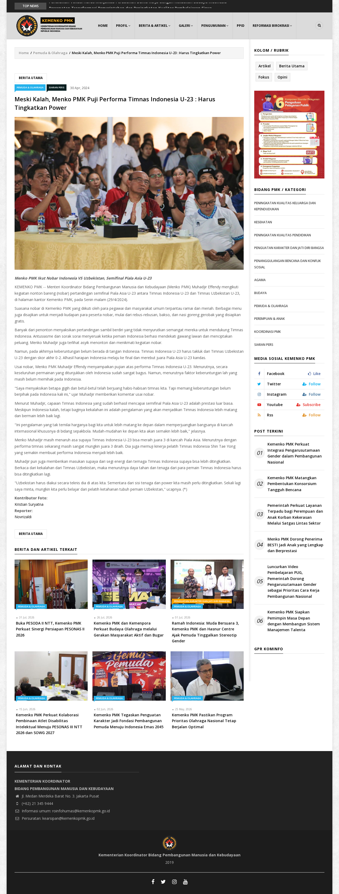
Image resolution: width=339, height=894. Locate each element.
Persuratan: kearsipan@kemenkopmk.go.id (58, 818)
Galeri (185, 25)
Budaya (260, 293)
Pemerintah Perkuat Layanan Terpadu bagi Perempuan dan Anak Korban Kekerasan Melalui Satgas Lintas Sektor (295, 514)
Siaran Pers (56, 87)
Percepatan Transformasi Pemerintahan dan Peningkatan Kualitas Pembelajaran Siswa (130, 5)
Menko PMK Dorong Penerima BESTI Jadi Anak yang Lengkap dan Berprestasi (295, 545)
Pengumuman (213, 25)
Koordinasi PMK (267, 331)
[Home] (50, 25)
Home (103, 25)
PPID (240, 25)
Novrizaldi (23, 516)
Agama (260, 280)
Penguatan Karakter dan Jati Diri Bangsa (202, 601)
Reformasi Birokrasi (271, 25)
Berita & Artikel (153, 25)
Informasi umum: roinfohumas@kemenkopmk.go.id (65, 810)
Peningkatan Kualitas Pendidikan (282, 235)
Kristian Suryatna (29, 504)
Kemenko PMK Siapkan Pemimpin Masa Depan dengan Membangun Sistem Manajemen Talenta (293, 620)
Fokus (263, 77)
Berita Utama (31, 78)
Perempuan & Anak (269, 318)
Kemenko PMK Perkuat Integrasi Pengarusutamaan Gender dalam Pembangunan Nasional (294, 453)
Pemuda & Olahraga (50, 52)
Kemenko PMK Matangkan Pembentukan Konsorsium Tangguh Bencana (291, 483)
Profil (122, 25)
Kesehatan (263, 222)
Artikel (264, 65)
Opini (282, 77)
